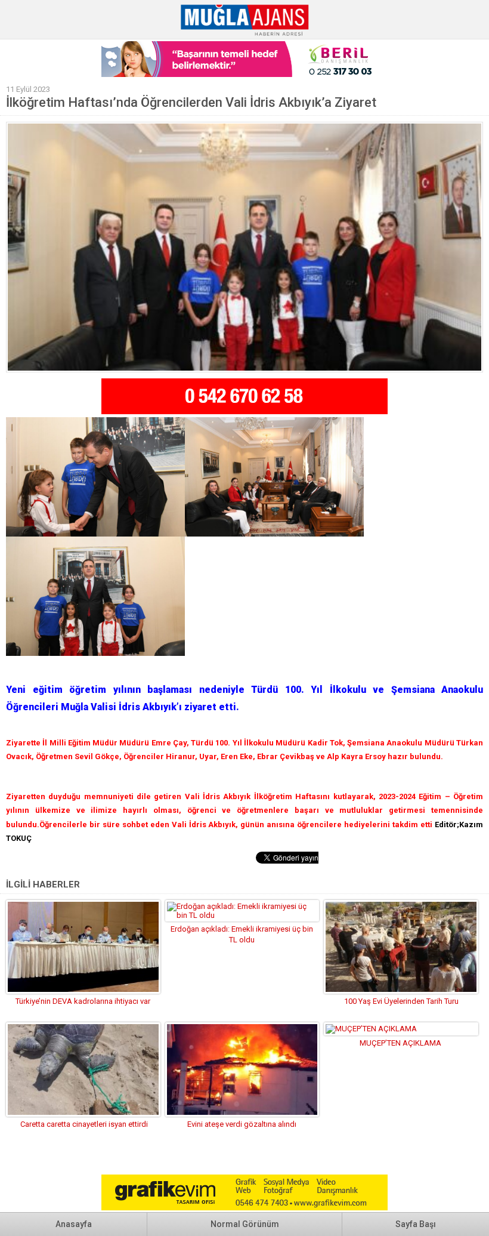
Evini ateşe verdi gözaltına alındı (241, 1124)
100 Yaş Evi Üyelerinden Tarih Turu (401, 1001)
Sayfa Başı (415, 1224)
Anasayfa (73, 1224)
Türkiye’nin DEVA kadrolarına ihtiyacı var (83, 1001)
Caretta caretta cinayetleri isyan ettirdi (83, 1124)
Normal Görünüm (245, 1224)
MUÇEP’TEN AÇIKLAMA (401, 1042)
